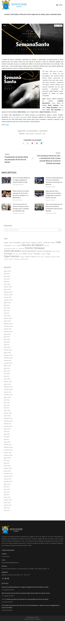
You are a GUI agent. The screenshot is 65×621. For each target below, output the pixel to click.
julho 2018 (7, 508)
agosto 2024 (7, 334)
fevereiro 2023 (8, 381)
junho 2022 (7, 402)
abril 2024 (6, 344)
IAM (14, 253)
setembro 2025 (8, 300)
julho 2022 (7, 400)
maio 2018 (7, 510)
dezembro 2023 (8, 355)
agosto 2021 (7, 429)
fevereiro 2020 (8, 468)
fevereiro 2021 (8, 444)
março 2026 (7, 284)
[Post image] (6, 180)
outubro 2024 (7, 329)
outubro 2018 (7, 505)
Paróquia (22, 256)
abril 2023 (6, 376)
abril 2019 (6, 494)
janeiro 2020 (7, 471)
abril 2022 (6, 408)
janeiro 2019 (7, 502)
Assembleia (17, 242)
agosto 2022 (7, 397)
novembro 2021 (8, 421)
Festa (57, 251)
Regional (54, 256)
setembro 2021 (8, 426)
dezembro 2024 (8, 323)
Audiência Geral (25, 242)
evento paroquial (29, 251)
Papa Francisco (11, 256)
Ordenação (36, 254)
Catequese (39, 242)
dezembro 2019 (8, 473)
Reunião (6, 259)
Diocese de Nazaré (32, 245)
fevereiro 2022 (8, 413)
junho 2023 (7, 371)
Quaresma (48, 256)
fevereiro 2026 (8, 287)
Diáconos (46, 245)
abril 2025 (6, 313)
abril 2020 (6, 463)
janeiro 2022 (7, 415)
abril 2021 (6, 439)
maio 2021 (7, 437)
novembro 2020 (8, 450)
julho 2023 (7, 368)
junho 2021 (7, 434)
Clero (53, 242)
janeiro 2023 (7, 384)
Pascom (27, 257)
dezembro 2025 (8, 292)
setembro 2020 (8, 455)
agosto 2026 (7, 271)
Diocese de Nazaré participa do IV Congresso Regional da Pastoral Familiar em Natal (21, 180)
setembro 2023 (8, 363)
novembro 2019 (8, 476)
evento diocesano (12, 251)
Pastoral (33, 257)
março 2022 (7, 410)
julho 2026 (7, 273)
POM (38, 256)
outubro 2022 (7, 392)
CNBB (7, 124)
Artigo (11, 242)
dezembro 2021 (8, 418)
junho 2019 (7, 489)
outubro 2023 (7, 360)
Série (44, 133)
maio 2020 (7, 460)
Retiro (58, 256)
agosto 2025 (7, 302)
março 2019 (7, 497)
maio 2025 (7, 310)
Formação (8, 253)
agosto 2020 (7, 458)
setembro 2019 (8, 481)
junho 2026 (7, 276)
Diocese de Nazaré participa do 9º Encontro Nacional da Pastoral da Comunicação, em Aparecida (54, 181)
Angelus (6, 242)
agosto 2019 (7, 484)
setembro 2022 (8, 394)
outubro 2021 (7, 423)
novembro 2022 (8, 389)
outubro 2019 (7, 479)
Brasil (4, 25)
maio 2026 (7, 279)
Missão (30, 254)
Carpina (33, 242)
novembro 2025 (8, 294)
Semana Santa (38, 133)
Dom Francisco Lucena (9, 248)
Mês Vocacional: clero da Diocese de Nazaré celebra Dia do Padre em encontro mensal (26, 593)
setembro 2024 (8, 331)
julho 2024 (7, 337)
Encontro (21, 248)
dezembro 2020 (8, 447)
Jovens (20, 253)
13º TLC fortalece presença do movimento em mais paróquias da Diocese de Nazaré (25, 599)
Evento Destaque (35, 248)
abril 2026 (6, 281)
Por (31, 131)
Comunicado (7, 245)
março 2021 (7, 442)
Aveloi (36, 617)
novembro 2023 (8, 358)
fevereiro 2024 (8, 350)
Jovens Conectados (30, 133)
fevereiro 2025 (8, 318)
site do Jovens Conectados (19, 117)
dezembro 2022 (8, 387)
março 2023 (7, 379)
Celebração (46, 242)
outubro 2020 (7, 452)
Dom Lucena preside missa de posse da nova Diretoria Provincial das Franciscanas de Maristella (54, 207)
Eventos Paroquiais (44, 251)
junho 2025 (7, 308)
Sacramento (17, 259)
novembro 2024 (8, 326)
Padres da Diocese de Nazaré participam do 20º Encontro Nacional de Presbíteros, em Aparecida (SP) (21, 194)
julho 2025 (7, 305)
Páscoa (42, 256)
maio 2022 (7, 405)
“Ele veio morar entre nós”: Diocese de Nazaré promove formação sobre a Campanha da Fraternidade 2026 (21, 207)
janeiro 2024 (7, 352)
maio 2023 (7, 373)
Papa (48, 254)
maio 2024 (7, 342)
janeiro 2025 (7, 321)
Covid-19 (14, 245)
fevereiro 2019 (8, 500)
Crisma (19, 245)
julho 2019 (7, 487)
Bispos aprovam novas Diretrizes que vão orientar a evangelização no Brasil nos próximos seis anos (53, 194)
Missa (25, 254)
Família (54, 251)
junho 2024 (7, 339)
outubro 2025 (7, 297)
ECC (17, 248)
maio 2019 (7, 492)
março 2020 (7, 465)
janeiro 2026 (7, 289)
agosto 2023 (7, 366)
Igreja (17, 253)
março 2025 (7, 316)
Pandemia (43, 253)
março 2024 (7, 347)
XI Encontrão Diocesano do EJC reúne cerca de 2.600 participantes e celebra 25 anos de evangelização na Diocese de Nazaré (31, 606)
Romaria (11, 259)
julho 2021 (7, 431)
